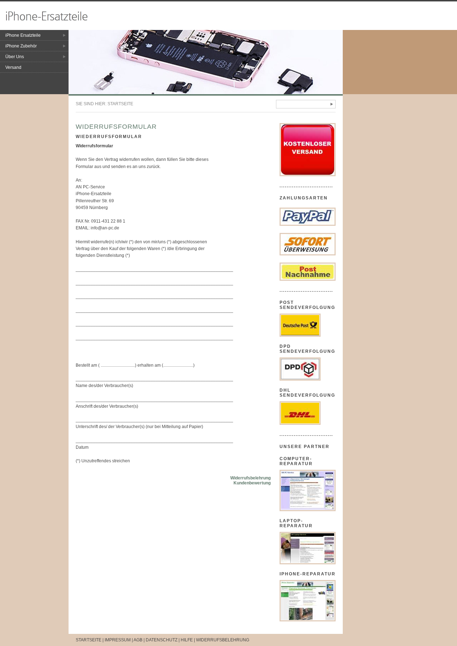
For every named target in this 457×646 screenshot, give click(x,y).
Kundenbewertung (252, 482)
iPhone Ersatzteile (23, 35)
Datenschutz (161, 639)
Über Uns (14, 56)
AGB (138, 639)
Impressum (118, 639)
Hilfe (187, 639)
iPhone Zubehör (21, 46)
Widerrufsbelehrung (250, 477)
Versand (13, 67)
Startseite (120, 103)
